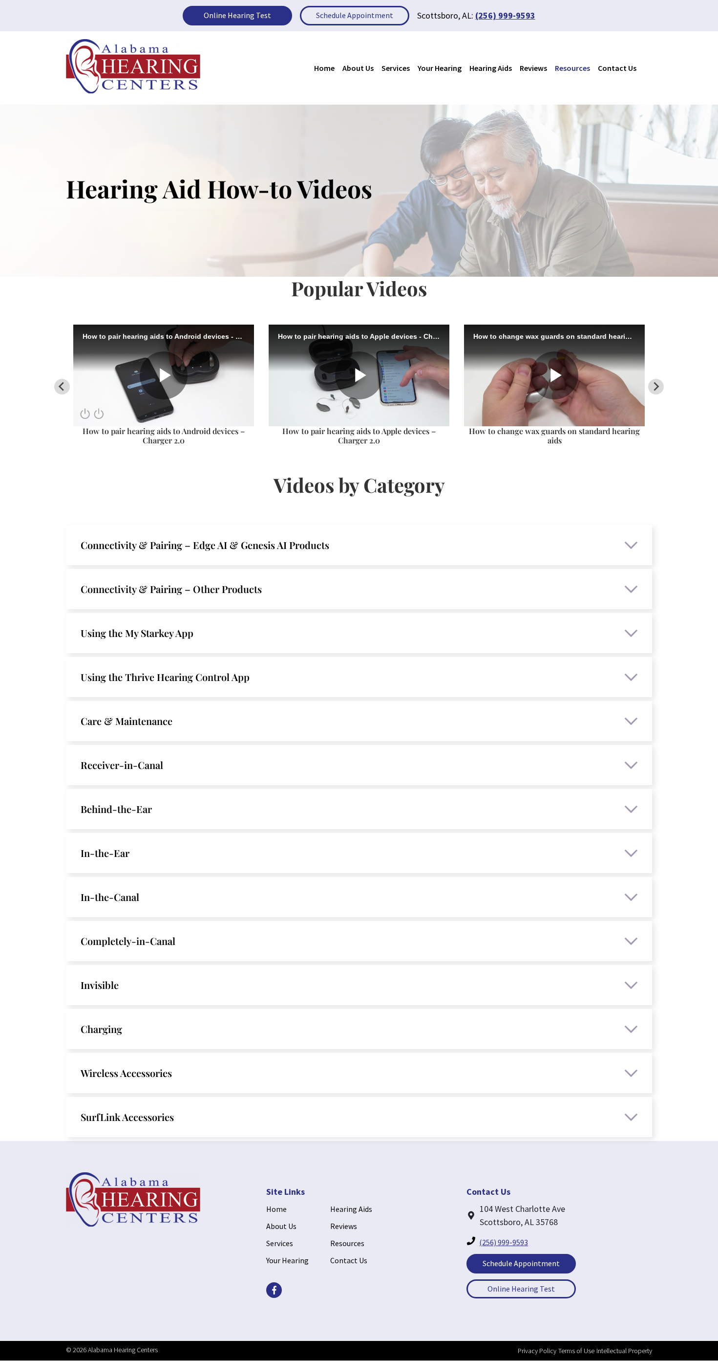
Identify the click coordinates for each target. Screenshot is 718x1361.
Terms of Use (576, 1350)
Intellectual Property (624, 1350)
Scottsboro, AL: (445, 15)
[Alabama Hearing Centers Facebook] (274, 1290)
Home (324, 68)
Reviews (533, 68)
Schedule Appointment (354, 15)
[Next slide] (656, 387)
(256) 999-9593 (505, 15)
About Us (358, 68)
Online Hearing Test (237, 15)
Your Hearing (440, 68)
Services (395, 68)
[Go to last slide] (62, 387)
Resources (572, 68)
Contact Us (617, 68)
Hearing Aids (490, 68)
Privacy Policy (537, 1350)
